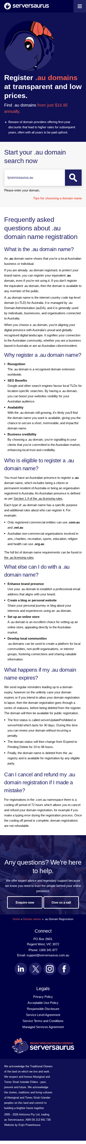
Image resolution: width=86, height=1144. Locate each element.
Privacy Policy (43, 996)
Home (16, 919)
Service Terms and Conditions (43, 1021)
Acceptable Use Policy (43, 1002)
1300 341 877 (48, 950)
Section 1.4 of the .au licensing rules (38, 498)
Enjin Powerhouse (29, 1124)
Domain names (32, 919)
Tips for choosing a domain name (57, 198)
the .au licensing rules (19, 557)
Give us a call (61, 902)
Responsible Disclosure (43, 1009)
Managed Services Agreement (43, 1027)
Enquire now (25, 902)
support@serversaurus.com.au (48, 955)
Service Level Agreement (43, 1015)
